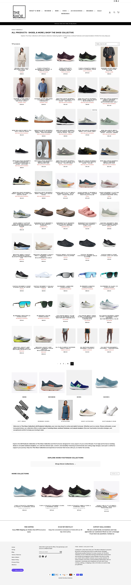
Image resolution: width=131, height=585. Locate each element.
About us (14, 564)
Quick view (22, 65)
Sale (99, 11)
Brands (90, 11)
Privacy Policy (15, 562)
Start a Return (15, 557)
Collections (19, 29)
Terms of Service (16, 554)
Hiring (13, 549)
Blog (13, 552)
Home (13, 29)
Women (48, 11)
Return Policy (15, 559)
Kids (65, 11)
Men (57, 11)
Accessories (77, 11)
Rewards (65, 13)
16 (67, 363)
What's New (35, 11)
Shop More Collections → (65, 464)
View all (115, 473)
